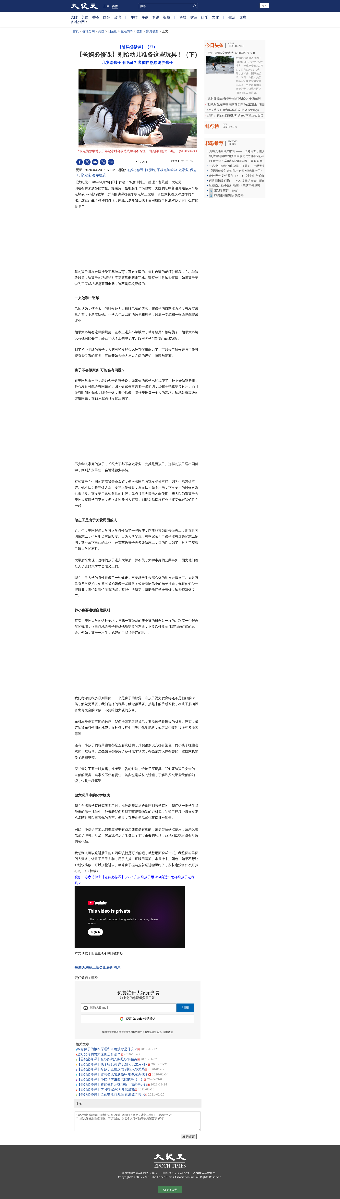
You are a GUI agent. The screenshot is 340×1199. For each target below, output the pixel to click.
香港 (95, 17)
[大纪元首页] (84, 6)
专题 (155, 17)
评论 (144, 17)
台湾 (117, 17)
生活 (232, 17)
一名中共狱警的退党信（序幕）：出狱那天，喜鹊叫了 (244, 166)
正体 (106, 6)
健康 (242, 17)
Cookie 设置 (170, 1190)
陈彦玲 (150, 170)
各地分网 (78, 21)
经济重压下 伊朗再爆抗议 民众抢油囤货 (233, 110)
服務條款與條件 (153, 1032)
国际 (106, 17)
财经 (193, 17)
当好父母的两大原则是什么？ (99, 1054)
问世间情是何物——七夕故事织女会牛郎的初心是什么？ (246, 180)
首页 (76, 31)
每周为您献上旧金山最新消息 (98, 967)
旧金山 (112, 31)
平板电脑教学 (167, 170)
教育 (140, 31)
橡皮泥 (86, 175)
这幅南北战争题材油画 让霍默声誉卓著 (235, 185)
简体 (115, 6)
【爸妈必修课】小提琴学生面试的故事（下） (110, 1079)
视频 (166, 17)
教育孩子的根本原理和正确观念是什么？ (107, 1049)
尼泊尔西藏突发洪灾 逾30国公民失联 (231, 53)
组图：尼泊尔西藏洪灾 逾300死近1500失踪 (235, 115)
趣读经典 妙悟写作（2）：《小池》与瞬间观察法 (241, 175)
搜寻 (194, 6)
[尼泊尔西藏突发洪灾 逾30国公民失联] (220, 64)
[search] (168, 6)
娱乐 (204, 17)
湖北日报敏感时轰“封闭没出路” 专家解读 (234, 98)
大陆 (74, 17)
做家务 (183, 170)
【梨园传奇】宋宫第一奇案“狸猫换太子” (235, 170)
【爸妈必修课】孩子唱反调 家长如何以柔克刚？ (112, 1064)
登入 (264, 5)
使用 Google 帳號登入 (141, 1018)
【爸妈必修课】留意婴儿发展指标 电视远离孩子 (112, 1074)
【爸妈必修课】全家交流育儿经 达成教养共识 (111, 1094)
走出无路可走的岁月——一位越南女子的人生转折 (241, 151)
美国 (85, 17)
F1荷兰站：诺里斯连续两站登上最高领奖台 (237, 161)
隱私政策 (168, 1032)
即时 (134, 17)
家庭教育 (152, 31)
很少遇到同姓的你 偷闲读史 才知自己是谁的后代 (241, 156)
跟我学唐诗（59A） (227, 190)
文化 (215, 17)
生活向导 (127, 31)
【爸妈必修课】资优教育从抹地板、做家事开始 (112, 1084)
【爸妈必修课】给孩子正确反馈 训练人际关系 (111, 1069)
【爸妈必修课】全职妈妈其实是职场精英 (107, 1059)
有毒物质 (99, 175)
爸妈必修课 (135, 170)
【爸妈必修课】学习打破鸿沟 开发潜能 (106, 1089)
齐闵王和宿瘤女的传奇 (229, 195)
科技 (183, 17)
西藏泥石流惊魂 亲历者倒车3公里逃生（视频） (238, 104)
